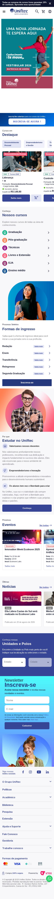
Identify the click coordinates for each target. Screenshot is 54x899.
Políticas (7, 789)
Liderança (7, 177)
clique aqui (34, 719)
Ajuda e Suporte (11, 826)
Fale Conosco (10, 834)
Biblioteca (7, 805)
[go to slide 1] (23, 111)
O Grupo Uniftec (11, 781)
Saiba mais (16, 198)
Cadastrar (27, 725)
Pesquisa (7, 812)
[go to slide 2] (25, 111)
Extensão (7, 818)
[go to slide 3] (29, 111)
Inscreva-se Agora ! (27, 121)
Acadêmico (8, 797)
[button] (10, 662)
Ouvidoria (7, 840)
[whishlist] (38, 155)
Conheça (27, 508)
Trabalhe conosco (12, 848)
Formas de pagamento (15, 858)
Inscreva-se (27, 382)
